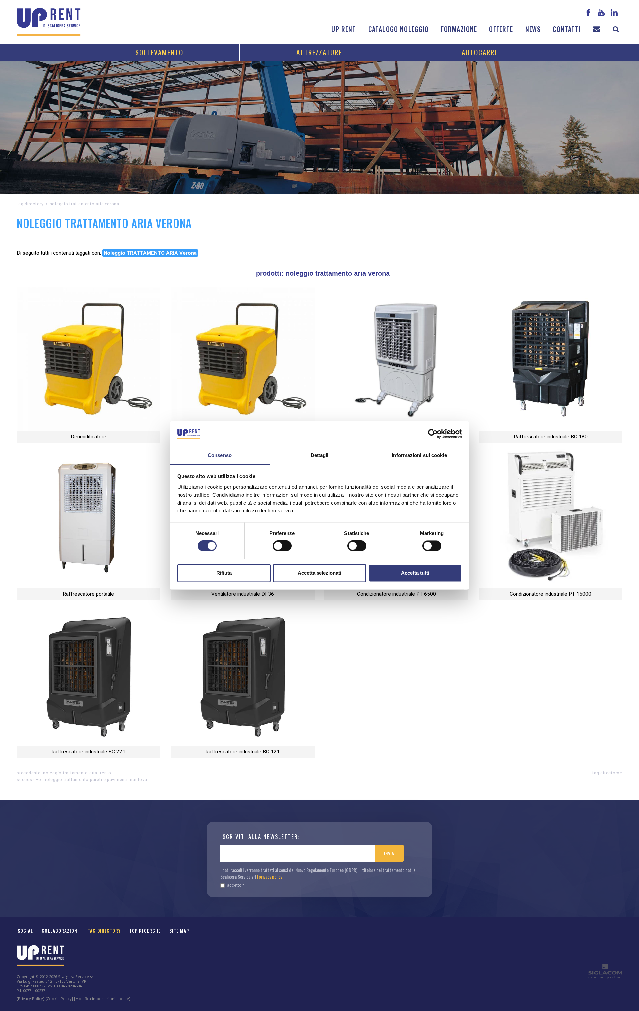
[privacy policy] (270, 876)
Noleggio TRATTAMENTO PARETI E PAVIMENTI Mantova (95, 779)
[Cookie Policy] (59, 998)
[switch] (282, 546)
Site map (179, 930)
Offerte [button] (501, 29)
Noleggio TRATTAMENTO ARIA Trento (77, 772)
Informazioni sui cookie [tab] (419, 455)
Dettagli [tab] (320, 455)
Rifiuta (224, 573)
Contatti (567, 29)
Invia (389, 853)
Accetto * (235, 885)
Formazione (459, 29)
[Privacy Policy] (30, 998)
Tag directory (30, 203)
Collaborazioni (60, 930)
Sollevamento (159, 52)
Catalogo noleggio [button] (398, 29)
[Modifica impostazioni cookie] (102, 998)
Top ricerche (145, 930)
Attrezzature (319, 52)
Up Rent (343, 29)
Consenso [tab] (220, 455)
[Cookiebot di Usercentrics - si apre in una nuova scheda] (433, 434)
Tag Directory (104, 930)
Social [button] (25, 930)
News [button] (533, 29)
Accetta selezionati (319, 573)
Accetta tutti (415, 573)
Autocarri (479, 52)
